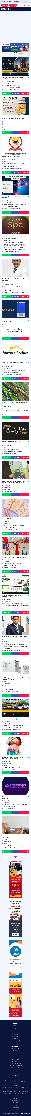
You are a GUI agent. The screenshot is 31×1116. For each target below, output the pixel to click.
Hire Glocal (15, 1085)
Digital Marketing (15, 1068)
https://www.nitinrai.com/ (11, 565)
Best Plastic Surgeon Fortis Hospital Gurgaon (13, 279)
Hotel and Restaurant (15, 1057)
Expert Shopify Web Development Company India (12, 596)
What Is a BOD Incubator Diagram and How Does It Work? (13, 320)
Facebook (16, 1100)
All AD (15, 1030)
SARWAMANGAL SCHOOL (9, 156)
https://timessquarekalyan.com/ (12, 87)
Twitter (16, 1102)
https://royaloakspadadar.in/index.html (14, 249)
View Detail (25, 93)
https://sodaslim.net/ (9, 127)
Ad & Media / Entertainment (15, 1055)
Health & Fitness (15, 1072)
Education (15, 1050)
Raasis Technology (25, 1113)
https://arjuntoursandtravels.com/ (13, 727)
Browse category (15, 1034)
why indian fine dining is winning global (14, 402)
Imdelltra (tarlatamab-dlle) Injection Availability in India (13, 678)
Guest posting (15, 1036)
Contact (17, 1)
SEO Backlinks (15, 1038)
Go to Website (15, 93)
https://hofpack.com (9, 527)
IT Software (15, 1048)
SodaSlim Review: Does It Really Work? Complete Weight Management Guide (13, 117)
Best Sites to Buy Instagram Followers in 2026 (15, 1091)
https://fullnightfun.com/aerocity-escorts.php (16, 846)
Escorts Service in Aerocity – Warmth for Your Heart (14, 836)
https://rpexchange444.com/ (12, 767)
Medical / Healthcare (15, 1053)
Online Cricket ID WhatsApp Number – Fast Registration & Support (13, 758)
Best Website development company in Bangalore (14, 797)
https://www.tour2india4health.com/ (13, 206)
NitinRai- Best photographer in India (13, 557)
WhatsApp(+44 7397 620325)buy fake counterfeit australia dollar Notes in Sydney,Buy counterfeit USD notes (13, 482)
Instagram (16, 1105)
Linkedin (16, 1107)
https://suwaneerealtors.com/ (12, 372)
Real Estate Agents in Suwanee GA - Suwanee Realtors (13, 363)
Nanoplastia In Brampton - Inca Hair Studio (13, 442)
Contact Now (6, 93)
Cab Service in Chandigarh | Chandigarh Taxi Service (15, 1088)
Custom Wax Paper (8, 519)
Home (15, 1025)
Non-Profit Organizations (15, 1065)
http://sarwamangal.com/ (11, 166)
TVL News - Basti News (15, 1077)
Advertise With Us (7, 1)
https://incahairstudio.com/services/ (14, 451)
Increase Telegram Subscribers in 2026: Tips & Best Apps (15, 1094)
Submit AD (15, 1032)
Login (15, 1028)
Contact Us (15, 1043)
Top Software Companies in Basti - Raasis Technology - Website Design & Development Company (15, 1081)
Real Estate (15, 1070)
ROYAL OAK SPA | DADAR (9, 236)
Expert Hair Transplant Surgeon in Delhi (14, 636)
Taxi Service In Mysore (8, 719)
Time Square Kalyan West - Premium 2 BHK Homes (13, 78)
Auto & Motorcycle (15, 1063)
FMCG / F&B (15, 1059)
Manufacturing (16, 1061)
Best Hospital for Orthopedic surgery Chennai (13, 197)
